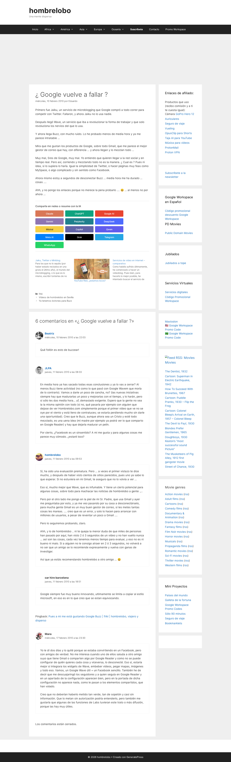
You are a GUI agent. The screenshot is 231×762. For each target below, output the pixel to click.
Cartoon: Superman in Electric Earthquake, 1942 (179, 380)
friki (41, 293)
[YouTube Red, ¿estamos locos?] (92, 269)
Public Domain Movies (179, 233)
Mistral (49, 229)
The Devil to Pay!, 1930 (179, 423)
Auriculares (172, 118)
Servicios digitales (176, 292)
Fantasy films (173, 526)
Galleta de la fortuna (178, 600)
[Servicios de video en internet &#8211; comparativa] (132, 270)
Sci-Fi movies (173, 555)
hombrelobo (50, 10)
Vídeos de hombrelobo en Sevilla (56, 297)
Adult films (172, 499)
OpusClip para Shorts (178, 133)
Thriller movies (174, 560)
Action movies (174, 494)
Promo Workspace (175, 29)
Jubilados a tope (175, 263)
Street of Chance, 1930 (179, 466)
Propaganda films (176, 546)
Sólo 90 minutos (175, 613)
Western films (173, 565)
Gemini (49, 221)
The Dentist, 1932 (176, 371)
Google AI (109, 213)
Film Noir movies (175, 531)
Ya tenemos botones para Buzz (55, 300)
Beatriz (49, 333)
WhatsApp (49, 245)
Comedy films (173, 508)
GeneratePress (134, 757)
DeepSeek (109, 221)
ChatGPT (79, 213)
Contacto (154, 29)
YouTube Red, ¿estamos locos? (90, 280)
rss (186, 494)
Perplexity (79, 221)
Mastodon (171, 321)
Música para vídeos (177, 142)
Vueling (169, 128)
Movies (170, 362)
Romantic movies (176, 551)
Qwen (109, 229)
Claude (49, 213)
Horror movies (174, 536)
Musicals (170, 541)
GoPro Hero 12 (185, 114)
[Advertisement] (115, 58)
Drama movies (174, 522)
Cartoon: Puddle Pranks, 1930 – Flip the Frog (179, 401)
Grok (79, 237)
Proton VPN (172, 152)
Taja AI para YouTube (178, 138)
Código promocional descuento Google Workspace (177, 214)
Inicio (35, 29)
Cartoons (171, 503)
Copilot (79, 229)
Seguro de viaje (175, 123)
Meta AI (49, 237)
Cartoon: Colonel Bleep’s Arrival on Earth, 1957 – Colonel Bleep (180, 414)
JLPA (48, 368)
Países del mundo (176, 595)
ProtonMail (172, 147)
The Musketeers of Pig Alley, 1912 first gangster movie (179, 458)
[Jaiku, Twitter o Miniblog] (54, 268)
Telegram (109, 237)
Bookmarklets (173, 623)
